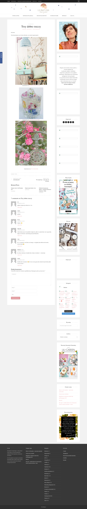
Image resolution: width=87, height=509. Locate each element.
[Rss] (77, 1)
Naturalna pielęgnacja (28, 15)
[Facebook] (73, 1)
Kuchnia (46, 469)
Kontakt (40, 1)
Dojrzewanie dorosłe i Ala (30, 188)
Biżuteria (46, 451)
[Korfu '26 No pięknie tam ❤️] (62, 300)
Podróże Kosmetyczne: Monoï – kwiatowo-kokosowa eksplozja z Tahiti (45, 189)
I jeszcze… (72, 15)
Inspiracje (64, 15)
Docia (18, 219)
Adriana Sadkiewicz (27, 29)
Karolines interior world (34, 85)
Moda (45, 478)
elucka (18, 210)
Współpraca (13, 1)
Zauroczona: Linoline (64, 394)
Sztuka (45, 493)
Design (45, 455)
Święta (45, 491)
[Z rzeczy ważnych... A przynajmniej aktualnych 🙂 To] (75, 293)
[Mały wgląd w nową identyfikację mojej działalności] (75, 300)
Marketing (46, 473)
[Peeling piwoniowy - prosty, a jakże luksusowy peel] (75, 306)
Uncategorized (36, 29)
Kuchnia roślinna (54, 15)
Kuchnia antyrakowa (48, 471)
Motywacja (46, 480)
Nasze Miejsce (47, 482)
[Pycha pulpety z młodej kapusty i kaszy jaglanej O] (68, 306)
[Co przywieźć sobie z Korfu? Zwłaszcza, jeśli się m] (68, 293)
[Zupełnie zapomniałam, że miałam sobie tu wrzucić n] (62, 293)
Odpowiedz (19, 207)
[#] (68, 122)
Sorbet (18, 258)
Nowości (46, 487)
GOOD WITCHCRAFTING (34, 120)
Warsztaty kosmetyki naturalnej (24, 1)
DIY (45, 457)
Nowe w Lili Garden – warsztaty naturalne (34, 451)
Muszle (60, 400)
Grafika (45, 462)
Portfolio (34, 1)
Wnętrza (46, 498)
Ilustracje (46, 464)
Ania (18, 239)
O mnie (8, 1)
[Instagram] (75, 1)
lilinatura (19, 249)
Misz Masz (46, 475)
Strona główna (15, 15)
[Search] (79, 1)
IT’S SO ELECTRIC (34, 168)
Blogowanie (46, 453)
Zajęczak (19, 228)
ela (18, 202)
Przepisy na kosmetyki (42, 15)
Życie (45, 500)
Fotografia (46, 460)
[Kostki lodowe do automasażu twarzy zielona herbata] (62, 306)
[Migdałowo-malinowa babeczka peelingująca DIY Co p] (68, 300)
